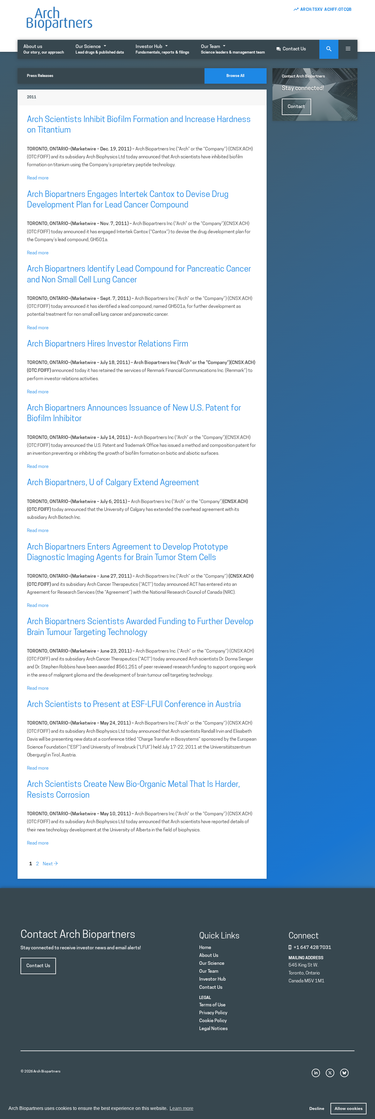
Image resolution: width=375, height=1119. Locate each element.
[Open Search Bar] (328, 49)
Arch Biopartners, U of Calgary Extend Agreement (113, 483)
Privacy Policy (213, 1013)
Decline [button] (316, 1108)
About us (43, 49)
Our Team (233, 49)
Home (205, 947)
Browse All (235, 76)
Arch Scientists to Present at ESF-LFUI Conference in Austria (134, 705)
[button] (347, 49)
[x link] (330, 1073)
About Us (208, 955)
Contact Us (294, 49)
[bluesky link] (344, 1073)
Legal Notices (213, 1029)
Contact (296, 106)
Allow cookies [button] (349, 1108)
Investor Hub (162, 49)
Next (50, 864)
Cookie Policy (213, 1021)
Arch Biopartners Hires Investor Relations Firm (107, 344)
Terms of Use (212, 1005)
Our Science (100, 49)
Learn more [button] (181, 1108)
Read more (38, 178)
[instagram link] (316, 1073)
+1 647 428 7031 (312, 947)
